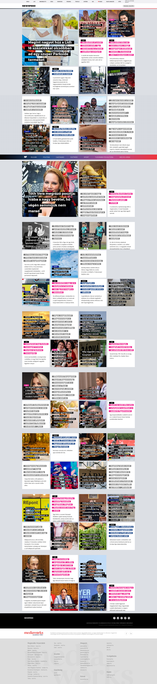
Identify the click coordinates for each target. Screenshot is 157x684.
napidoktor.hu (84, 657)
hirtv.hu (56, 661)
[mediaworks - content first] (33, 633)
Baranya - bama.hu (33, 648)
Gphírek (86, 1)
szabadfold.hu (58, 659)
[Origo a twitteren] (118, 618)
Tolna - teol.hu (32, 678)
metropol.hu (110, 645)
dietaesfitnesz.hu (85, 663)
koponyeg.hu (110, 661)
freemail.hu (110, 659)
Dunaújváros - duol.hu (34, 657)
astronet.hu (83, 646)
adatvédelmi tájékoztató (92, 623)
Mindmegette (43, 1)
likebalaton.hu (84, 654)
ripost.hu (109, 643)
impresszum (123, 623)
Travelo (77, 1)
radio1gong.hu (111, 675)
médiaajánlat (130, 623)
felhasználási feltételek (105, 623)
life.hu (108, 647)
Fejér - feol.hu (32, 659)
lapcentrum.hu (111, 665)
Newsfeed (59, 1)
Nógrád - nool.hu (32, 672)
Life (34, 1)
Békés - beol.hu (32, 650)
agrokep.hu (57, 675)
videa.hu (109, 663)
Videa (51, 1)
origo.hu (56, 663)
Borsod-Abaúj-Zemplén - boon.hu (37, 652)
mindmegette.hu (85, 659)
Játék (119, 1)
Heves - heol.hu (32, 665)
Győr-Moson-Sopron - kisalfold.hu (37, 661)
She (93, 1)
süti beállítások (115, 623)
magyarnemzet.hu (59, 657)
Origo (27, 1)
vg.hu (55, 672)
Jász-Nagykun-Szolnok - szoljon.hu (38, 667)
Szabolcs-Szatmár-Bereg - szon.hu (38, 676)
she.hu (109, 649)
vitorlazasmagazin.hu (86, 665)
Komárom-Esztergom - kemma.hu (37, 670)
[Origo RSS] (129, 618)
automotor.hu (84, 648)
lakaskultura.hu (84, 650)
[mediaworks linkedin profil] (131, 633)
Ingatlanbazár (110, 1)
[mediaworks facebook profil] (126, 633)
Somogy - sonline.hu (33, 674)
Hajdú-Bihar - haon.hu (34, 663)
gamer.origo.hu (84, 652)
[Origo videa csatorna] (125, 618)
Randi (100, 1)
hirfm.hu (109, 677)
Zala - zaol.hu (58, 647)
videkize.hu (83, 667)
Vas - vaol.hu (57, 643)
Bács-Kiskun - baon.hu (34, 646)
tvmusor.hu (83, 670)
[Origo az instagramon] (121, 618)
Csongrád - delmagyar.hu (35, 654)
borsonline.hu (84, 679)
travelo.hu (83, 661)
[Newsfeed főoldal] (28, 618)
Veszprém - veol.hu (59, 645)
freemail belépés (129, 6)
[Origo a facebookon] (114, 618)
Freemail (69, 1)
